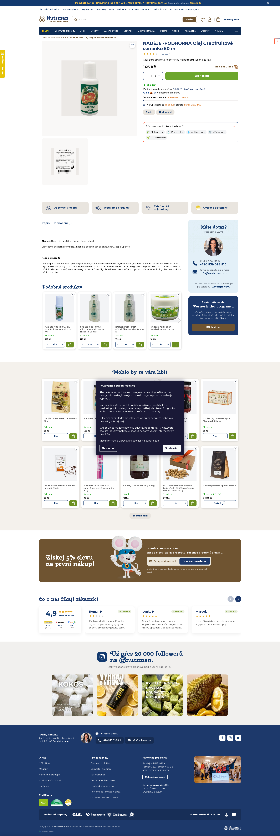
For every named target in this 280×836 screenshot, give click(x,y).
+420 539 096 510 (111, 740)
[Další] (238, 599)
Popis (149, 112)
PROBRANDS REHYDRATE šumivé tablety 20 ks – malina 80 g (98, 488)
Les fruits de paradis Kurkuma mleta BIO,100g (60, 486)
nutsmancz (230, 738)
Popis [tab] (46, 223)
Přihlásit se (213, 327)
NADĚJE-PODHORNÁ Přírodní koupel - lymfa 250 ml (129, 329)
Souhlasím (171, 448)
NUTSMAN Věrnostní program (184, 9)
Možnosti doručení (194, 89)
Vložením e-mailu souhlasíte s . (177, 570)
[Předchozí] (231, 599)
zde (156, 440)
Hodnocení (165, 112)
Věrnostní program (101, 769)
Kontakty (101, 9)
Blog (111, 9)
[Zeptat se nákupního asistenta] (234, 126)
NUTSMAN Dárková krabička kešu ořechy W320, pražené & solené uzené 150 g (178, 488)
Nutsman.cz (222, 738)
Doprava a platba (70, 9)
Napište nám (87, 9)
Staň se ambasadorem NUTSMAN (134, 9)
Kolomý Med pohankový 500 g (139, 485)
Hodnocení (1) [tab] (62, 223)
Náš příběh (45, 763)
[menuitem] (45, 31)
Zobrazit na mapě (155, 777)
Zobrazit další (140, 515)
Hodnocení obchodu (50, 780)
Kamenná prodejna (50, 774)
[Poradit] (76, 381)
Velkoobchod (160, 9)
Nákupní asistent (173, 126)
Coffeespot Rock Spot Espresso (219, 485)
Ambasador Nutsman (103, 780)
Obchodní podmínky (49, 9)
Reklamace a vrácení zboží (106, 791)
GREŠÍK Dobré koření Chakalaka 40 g (60, 419)
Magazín (43, 769)
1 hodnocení (164, 54)
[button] (155, 132)
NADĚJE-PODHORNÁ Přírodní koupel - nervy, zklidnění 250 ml (92, 329)
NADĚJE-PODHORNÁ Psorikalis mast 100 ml (162, 328)
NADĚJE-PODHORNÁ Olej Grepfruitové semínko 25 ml (58, 329)
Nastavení (108, 448)
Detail (217, 503)
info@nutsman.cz (141, 740)
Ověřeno (124, 611)
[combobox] (134, 19)
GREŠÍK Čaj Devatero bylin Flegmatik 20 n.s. (216, 419)
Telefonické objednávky (161, 208)
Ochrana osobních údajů (104, 797)
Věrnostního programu (168, 92)
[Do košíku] (73, 436)
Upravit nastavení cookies (107, 826)
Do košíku (202, 75)
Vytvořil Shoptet (48, 831)
